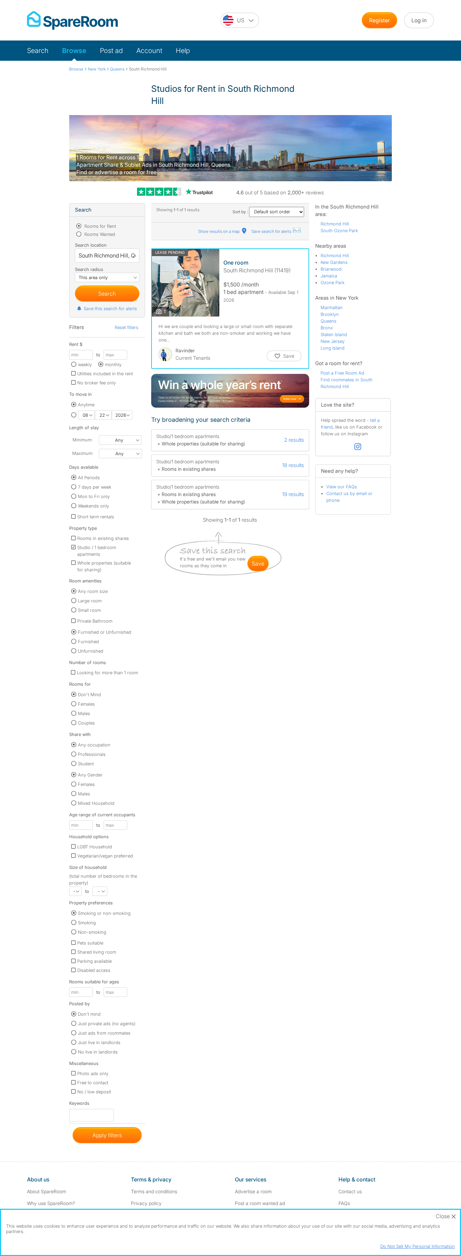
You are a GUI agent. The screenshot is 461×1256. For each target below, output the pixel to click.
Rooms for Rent (99, 226)
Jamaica (329, 275)
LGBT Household (94, 846)
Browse (74, 51)
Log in (419, 20)
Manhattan (332, 307)
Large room (90, 600)
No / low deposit (94, 1091)
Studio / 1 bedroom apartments (96, 551)
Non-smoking (92, 932)
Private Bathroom (94, 621)
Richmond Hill (335, 223)
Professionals (92, 754)
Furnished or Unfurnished (104, 632)
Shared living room (96, 952)
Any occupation (94, 744)
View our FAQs (341, 486)
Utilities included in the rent (105, 373)
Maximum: (82, 453)
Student (86, 763)
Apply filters (107, 1135)
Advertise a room (253, 1191)
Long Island (333, 348)
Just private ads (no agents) (106, 1023)
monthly (113, 364)
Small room (89, 610)
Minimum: (82, 439)
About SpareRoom (46, 1191)
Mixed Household (96, 803)
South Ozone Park (339, 230)
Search (38, 51)
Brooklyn (330, 314)
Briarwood (331, 269)
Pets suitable (90, 943)
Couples (86, 723)
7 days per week (94, 487)
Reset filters (126, 327)
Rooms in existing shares (103, 538)
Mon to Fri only (94, 496)
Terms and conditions (154, 1191)
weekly (85, 364)
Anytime (86, 404)
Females (86, 704)
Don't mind (89, 1014)
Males (84, 713)
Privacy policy (146, 1203)
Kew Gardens (334, 262)
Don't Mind (89, 694)
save (258, 563)
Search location (91, 245)
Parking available (94, 961)
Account (149, 51)
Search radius (89, 269)
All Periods (89, 477)
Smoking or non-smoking (104, 913)
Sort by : (241, 211)
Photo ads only (92, 1073)
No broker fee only (96, 382)
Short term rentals (95, 516)
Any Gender (90, 774)
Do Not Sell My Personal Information (417, 1246)
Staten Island (334, 334)
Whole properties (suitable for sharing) (104, 566)
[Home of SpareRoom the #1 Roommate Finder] (72, 20)
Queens (328, 321)
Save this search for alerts (110, 308)
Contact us (350, 1191)
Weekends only (93, 506)
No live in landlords (98, 1052)
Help (183, 51)
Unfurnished (90, 651)
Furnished (88, 641)
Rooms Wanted (99, 234)
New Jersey (333, 341)
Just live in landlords (99, 1042)
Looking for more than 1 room (107, 672)
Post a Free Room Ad (342, 373)
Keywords (79, 1104)
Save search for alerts (271, 231)
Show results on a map (219, 231)
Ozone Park (333, 282)
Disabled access (93, 970)
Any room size (93, 591)
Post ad (111, 51)
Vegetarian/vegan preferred (105, 855)
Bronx (327, 327)
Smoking (87, 922)
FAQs (344, 1203)
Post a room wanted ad (260, 1203)
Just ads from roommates (104, 1033)
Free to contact (92, 1082)
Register (379, 20)
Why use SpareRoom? (51, 1203)
